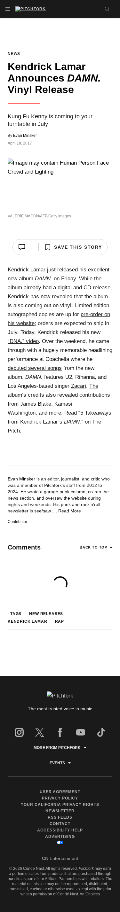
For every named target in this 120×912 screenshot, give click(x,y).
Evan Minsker (25, 135)
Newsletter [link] (60, 811)
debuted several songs (35, 368)
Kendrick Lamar (26, 270)
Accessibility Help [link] (60, 830)
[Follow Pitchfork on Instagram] (19, 732)
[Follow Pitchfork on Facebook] (60, 732)
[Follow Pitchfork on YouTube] (80, 732)
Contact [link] (60, 824)
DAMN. (43, 279)
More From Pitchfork (57, 747)
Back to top (93, 547)
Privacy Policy (60, 798)
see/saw (42, 510)
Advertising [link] (60, 836)
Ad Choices (90, 894)
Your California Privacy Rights (60, 804)
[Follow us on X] (39, 732)
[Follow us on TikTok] (101, 732)
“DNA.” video (23, 341)
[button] (7, 9)
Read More (69, 510)
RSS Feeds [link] (60, 817)
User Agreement (60, 792)
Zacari (78, 386)
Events (57, 763)
